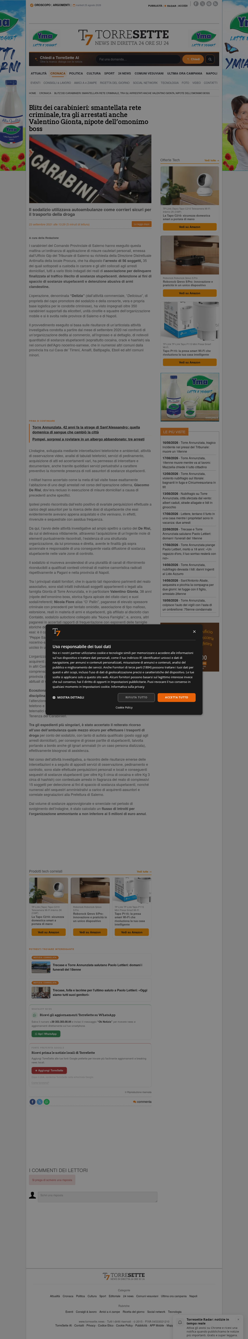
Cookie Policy (124, 1325)
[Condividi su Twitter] (40, 1102)
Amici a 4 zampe (109, 1312)
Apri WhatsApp (47, 1034)
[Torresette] (124, 38)
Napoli (193, 1296)
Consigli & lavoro (86, 1312)
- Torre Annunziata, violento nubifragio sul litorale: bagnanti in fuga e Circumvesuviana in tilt (189, 480)
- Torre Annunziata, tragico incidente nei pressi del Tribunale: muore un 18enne (189, 447)
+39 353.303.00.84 (60, 1021)
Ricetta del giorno (133, 1312)
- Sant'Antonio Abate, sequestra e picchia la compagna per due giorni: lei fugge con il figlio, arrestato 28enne (188, 587)
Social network (156, 1312)
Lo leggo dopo (141, 224)
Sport (102, 1296)
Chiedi (195, 59)
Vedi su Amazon (48, 932)
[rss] (215, 3)
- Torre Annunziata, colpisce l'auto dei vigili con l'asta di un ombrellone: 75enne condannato (187, 605)
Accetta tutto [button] (176, 697)
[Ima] (189, 397)
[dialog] (124, 669)
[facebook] (196, 3)
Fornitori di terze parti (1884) (132, 667)
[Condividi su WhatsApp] (47, 1102)
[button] (68, 697)
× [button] (194, 631)
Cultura (92, 1296)
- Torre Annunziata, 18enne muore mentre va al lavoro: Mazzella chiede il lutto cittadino (187, 462)
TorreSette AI (63, 1325)
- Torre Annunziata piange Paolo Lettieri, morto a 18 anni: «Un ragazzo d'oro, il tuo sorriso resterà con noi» (189, 552)
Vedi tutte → (144, 871)
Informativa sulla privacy (127, 687)
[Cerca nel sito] (209, 59)
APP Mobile (157, 1325)
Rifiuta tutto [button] (136, 697)
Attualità (55, 1296)
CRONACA (45, 93)
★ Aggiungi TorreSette (49, 1070)
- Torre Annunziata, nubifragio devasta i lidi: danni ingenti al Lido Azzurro (188, 569)
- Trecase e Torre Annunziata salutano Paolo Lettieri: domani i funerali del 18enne (187, 533)
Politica (80, 1296)
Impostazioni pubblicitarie (128, 682)
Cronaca (68, 1296)
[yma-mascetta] (44, 38)
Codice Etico (106, 1325)
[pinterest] (209, 3)
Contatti (79, 1325)
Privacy (90, 1325)
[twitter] (202, 3)
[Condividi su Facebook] (32, 1102)
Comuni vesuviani (147, 1296)
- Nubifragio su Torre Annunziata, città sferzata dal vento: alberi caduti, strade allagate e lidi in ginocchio (188, 500)
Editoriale (114, 1296)
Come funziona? (40, 1083)
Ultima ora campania (174, 1296)
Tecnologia (175, 1312)
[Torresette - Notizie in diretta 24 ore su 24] (124, 1276)
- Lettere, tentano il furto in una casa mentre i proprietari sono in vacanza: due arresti (189, 518)
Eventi (69, 1312)
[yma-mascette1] (203, 38)
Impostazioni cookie (96, 687)
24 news (128, 1296)
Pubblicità (141, 1325)
